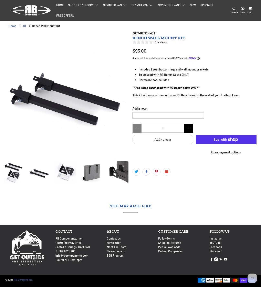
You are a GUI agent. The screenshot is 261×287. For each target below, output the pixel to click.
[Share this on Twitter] (136, 172)
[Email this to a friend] (166, 172)
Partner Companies (170, 251)
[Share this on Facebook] (146, 172)
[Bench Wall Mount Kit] (65, 94)
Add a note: (140, 108)
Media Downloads (169, 247)
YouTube (215, 242)
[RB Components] (31, 10)
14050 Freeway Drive (68, 242)
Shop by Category (81, 5)
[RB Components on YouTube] (225, 260)
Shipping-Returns (169, 242)
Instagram (216, 238)
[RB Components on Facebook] (211, 260)
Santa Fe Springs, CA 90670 (72, 247)
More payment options (226, 152)
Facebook (216, 247)
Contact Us (114, 238)
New (193, 5)
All (24, 25)
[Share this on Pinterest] (156, 172)
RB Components (23, 279)
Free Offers (65, 15)
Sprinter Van (112, 5)
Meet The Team (116, 247)
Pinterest (215, 251)
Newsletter (114, 242)
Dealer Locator (116, 251)
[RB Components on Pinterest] (221, 260)
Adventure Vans (168, 5)
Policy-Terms (166, 238)
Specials (206, 5)
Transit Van (139, 5)
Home (60, 5)
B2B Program (115, 255)
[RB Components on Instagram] (216, 260)
